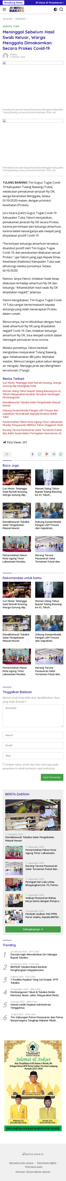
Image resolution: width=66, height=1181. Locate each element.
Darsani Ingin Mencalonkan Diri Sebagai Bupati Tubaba (34, 956)
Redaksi (13, 54)
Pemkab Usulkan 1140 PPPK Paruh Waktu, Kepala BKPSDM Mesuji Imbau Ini (43, 915)
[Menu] (5, 9)
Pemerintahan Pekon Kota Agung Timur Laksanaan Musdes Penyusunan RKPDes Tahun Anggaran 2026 (33, 423)
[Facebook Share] (32, 454)
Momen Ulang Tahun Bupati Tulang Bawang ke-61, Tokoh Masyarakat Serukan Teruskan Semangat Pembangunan (32, 394)
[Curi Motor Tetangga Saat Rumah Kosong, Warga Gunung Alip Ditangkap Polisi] (17, 477)
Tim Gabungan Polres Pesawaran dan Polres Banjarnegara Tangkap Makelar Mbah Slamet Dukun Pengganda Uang (37, 1019)
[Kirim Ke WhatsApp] (60, 454)
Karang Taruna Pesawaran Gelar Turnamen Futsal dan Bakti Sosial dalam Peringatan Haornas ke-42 (32, 431)
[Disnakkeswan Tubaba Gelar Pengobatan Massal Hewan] (17, 511)
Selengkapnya (31, 929)
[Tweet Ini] (39, 454)
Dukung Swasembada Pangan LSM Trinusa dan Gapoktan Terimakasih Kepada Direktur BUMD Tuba (30, 413)
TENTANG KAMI (33, 1167)
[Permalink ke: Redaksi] (5, 55)
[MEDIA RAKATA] (16, 9)
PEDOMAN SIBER (46, 1163)
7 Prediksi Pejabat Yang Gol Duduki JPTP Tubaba (34, 981)
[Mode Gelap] (56, 9)
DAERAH (7, 26)
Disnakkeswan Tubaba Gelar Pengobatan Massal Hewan (31, 404)
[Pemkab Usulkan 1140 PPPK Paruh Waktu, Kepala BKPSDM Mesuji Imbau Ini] (14, 916)
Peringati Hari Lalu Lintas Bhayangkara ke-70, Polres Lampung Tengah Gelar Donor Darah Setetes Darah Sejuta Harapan (42, 883)
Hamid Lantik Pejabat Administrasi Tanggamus (31, 1006)
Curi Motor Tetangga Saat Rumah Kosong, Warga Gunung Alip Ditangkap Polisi (32, 384)
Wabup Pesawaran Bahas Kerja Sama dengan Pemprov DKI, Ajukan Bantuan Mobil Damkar (43, 899)
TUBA (16, 26)
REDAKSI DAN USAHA (21, 1163)
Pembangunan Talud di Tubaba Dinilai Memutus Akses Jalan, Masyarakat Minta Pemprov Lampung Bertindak (34, 994)
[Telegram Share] (53, 454)
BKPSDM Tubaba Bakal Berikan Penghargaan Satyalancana (29, 968)
